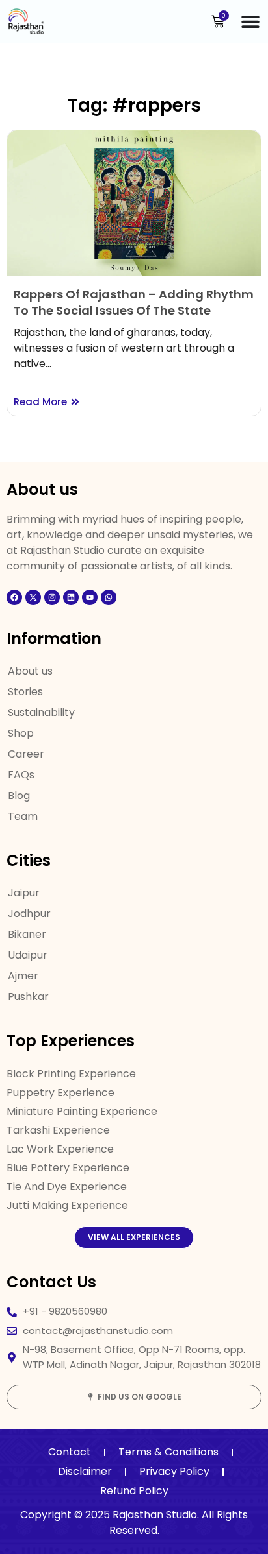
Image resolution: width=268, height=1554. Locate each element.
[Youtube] (90, 597)
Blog (19, 795)
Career (26, 754)
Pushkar (28, 996)
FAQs (21, 774)
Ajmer (23, 975)
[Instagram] (52, 597)
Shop (21, 733)
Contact (69, 1451)
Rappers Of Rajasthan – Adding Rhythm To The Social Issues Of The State (134, 302)
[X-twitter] (33, 597)
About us (30, 670)
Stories (25, 691)
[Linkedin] (71, 597)
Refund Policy (134, 1490)
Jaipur (24, 892)
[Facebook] (14, 597)
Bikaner (27, 934)
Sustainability (41, 712)
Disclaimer (85, 1471)
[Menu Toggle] (250, 21)
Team (23, 816)
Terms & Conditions (168, 1451)
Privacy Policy (174, 1471)
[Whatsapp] (108, 597)
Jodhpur (29, 913)
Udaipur (27, 955)
